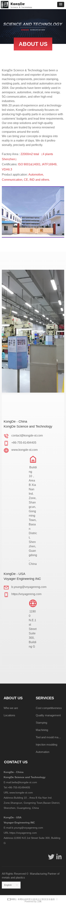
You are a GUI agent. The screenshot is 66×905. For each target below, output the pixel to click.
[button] (60, 4)
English (8, 885)
